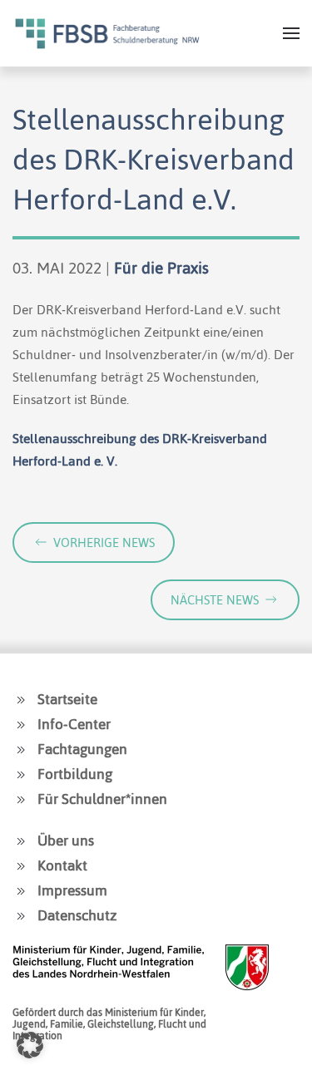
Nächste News (215, 600)
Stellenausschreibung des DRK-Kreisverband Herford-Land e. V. (139, 450)
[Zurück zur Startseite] (107, 33)
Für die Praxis (161, 268)
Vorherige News (104, 542)
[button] (291, 33)
